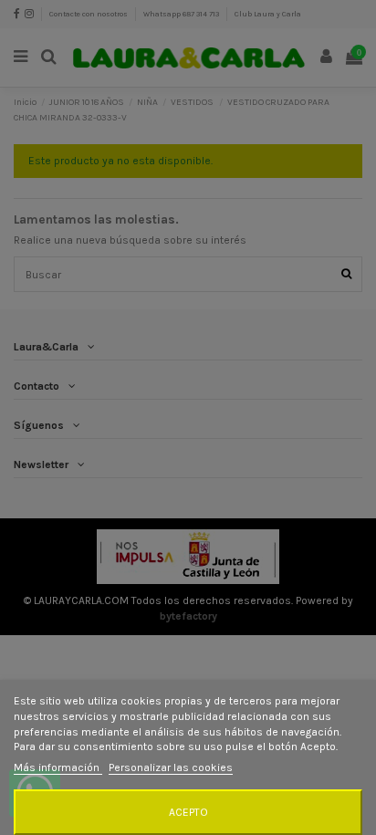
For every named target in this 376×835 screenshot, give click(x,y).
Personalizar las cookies (171, 767)
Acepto (188, 812)
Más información (58, 767)
